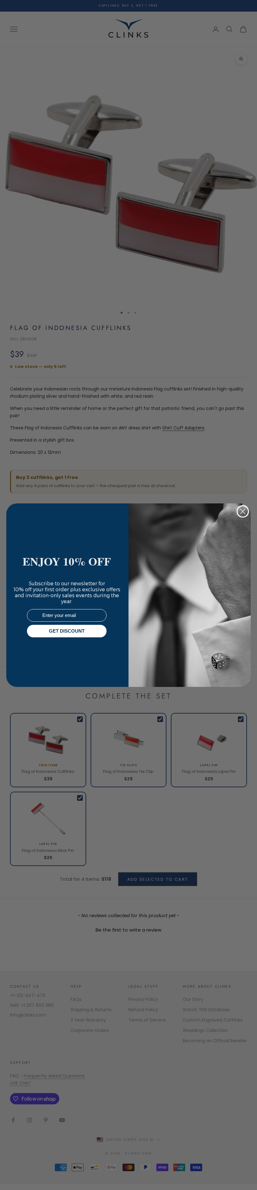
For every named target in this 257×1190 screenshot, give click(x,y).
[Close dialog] (242, 511)
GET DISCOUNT (67, 631)
